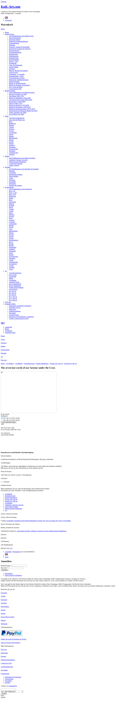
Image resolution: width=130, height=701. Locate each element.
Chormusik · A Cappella (16, 74)
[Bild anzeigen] (29, 412)
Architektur (12, 280)
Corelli (11, 211)
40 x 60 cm (12, 291)
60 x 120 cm (13, 296)
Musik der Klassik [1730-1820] (19, 105)
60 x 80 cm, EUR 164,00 (11, 420)
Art (6, 271)
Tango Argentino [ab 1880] (17, 112)
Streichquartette (14, 60)
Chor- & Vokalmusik (15, 65)
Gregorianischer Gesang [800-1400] (20, 100)
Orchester (12, 180)
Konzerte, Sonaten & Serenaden (19, 47)
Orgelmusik (12, 63)
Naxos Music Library (8, 617)
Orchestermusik (14, 43)
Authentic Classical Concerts (18, 160)
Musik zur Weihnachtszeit (17, 83)
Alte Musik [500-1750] (16, 96)
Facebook (4, 593)
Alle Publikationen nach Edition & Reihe (22, 158)
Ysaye (11, 269)
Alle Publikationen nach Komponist (20, 189)
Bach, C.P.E (13, 193)
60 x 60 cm (12, 293)
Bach (10, 122)
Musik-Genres (9, 34)
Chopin (11, 127)
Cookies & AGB (6, 663)
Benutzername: (6, 566)
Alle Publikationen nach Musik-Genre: (21, 36)
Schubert (12, 145)
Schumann (12, 147)
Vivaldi (11, 266)
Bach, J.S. (12, 191)
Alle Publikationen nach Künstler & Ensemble (24, 169)
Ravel (11, 242)
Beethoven (12, 123)
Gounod (11, 220)
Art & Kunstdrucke (15, 273)
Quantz (11, 142)
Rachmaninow (13, 240)
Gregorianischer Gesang (16, 78)
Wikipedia (4, 624)
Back (2, 695)
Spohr (11, 253)
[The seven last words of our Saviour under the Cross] (6, 555)
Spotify (3, 610)
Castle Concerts (14, 165)
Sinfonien (12, 45)
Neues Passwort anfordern (13, 575)
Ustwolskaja (13, 264)
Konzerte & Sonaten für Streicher (19, 49)
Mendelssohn (13, 138)
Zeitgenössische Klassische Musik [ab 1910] (23, 111)
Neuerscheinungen (15, 38)
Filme (7, 116)
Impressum (12, 309)
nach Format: (13, 289)
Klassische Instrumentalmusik (18, 41)
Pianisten (12, 171)
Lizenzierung (5, 673)
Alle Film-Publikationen (16, 118)
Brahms (11, 125)
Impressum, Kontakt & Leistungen (20, 306)
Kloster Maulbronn (15, 286)
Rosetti (11, 143)
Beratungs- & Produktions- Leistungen (21, 317)
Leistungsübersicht (7, 667)
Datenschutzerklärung (8, 660)
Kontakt (3, 656)
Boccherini (12, 202)
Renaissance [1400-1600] (17, 101)
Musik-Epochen (10, 91)
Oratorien (12, 69)
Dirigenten (12, 183)
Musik (11, 278)
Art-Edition (10, 363)
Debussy (12, 129)
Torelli (11, 260)
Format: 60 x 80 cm (70, 363)
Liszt (10, 229)
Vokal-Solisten (13, 176)
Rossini (11, 245)
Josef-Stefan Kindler (11, 507)
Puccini (11, 235)
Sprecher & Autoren (15, 185)
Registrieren (17, 552)
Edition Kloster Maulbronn (17, 162)
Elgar (10, 218)
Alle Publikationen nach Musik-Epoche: (22, 92)
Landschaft (12, 276)
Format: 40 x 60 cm (56, 363)
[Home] (3, 2)
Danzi (11, 213)
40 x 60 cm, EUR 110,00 (11, 418)
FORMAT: (4, 416)
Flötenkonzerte (13, 56)
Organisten (12, 173)
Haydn (11, 134)
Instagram (4, 600)
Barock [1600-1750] (15, 103)
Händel (11, 136)
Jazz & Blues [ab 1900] (16, 114)
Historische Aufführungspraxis (19, 80)
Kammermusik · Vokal (16, 76)
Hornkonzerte (13, 54)
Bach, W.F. (12, 194)
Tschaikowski (13, 262)
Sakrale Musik (13, 67)
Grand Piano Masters (15, 163)
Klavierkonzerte (14, 50)
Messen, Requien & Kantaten (18, 70)
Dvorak (11, 131)
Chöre (11, 178)
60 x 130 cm (13, 298)
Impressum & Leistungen (13, 677)
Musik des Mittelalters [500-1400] (20, 98)
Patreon (3, 620)
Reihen (7, 156)
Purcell (11, 236)
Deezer (3, 613)
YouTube (4, 603)
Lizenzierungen (14, 315)
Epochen (3, 343)
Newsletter (12, 313)
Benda (11, 198)
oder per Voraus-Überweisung (10, 642)
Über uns (8, 302)
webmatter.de (12, 686)
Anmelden (8, 552)
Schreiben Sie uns (14, 307)
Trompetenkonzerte (15, 52)
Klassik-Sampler (14, 81)
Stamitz (11, 255)
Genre (3, 339)
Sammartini (12, 247)
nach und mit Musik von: (17, 120)
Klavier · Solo (13, 61)
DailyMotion (5, 606)
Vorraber (12, 154)
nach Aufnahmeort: (15, 284)
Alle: (2, 691)
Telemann (12, 151)
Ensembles (12, 182)
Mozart (11, 140)
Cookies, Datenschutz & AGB (18, 318)
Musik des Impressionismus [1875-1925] (22, 109)
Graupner (12, 222)
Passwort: (4, 568)
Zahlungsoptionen (15, 311)
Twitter (3, 596)
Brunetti (11, 205)
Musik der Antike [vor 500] (18, 94)
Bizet (10, 200)
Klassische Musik (14, 40)
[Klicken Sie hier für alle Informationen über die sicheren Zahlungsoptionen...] (11, 636)
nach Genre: (13, 275)
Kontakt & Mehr (10, 304)
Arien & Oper (13, 72)
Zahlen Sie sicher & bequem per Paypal (13, 639)
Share (7, 557)
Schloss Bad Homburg (16, 287)
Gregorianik (13, 132)
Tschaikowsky (13, 153)
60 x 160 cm (13, 300)
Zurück (3, 697)
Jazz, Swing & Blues (15, 87)
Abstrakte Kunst (14, 282)
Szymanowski (13, 149)
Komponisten (9, 187)
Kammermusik (13, 58)
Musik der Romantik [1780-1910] (20, 107)
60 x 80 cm (12, 295)
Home (3, 29)
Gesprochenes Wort (15, 89)
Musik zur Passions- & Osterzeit (19, 85)
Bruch (11, 207)
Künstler (7, 167)
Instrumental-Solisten (15, 174)
